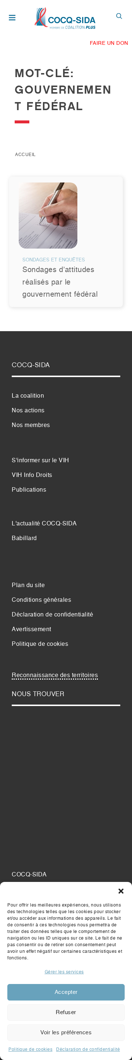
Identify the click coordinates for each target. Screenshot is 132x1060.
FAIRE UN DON (109, 43)
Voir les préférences (66, 1032)
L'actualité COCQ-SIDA (44, 524)
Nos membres (31, 425)
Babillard (24, 539)
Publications (29, 490)
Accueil (25, 155)
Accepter (66, 992)
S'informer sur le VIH (40, 461)
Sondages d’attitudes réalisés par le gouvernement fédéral (60, 282)
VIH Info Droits (32, 475)
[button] (121, 891)
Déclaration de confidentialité (88, 1050)
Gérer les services (64, 972)
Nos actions (28, 411)
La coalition (28, 396)
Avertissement (31, 630)
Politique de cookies (30, 1050)
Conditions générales (41, 600)
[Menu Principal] (13, 18)
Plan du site (28, 586)
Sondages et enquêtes (53, 260)
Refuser (66, 1012)
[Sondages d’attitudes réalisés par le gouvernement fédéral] (48, 218)
